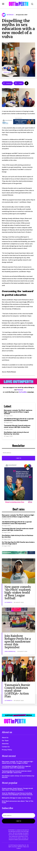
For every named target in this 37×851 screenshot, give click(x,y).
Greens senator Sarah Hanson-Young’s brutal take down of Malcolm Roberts (17, 789)
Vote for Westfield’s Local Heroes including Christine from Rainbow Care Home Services (17, 794)
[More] (26, 83)
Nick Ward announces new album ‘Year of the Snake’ (17, 802)
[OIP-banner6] (18, 715)
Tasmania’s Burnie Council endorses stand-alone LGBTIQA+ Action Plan (17, 426)
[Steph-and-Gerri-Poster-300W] (18, 483)
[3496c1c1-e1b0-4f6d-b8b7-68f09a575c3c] (18, 552)
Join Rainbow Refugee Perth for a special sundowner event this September (19, 420)
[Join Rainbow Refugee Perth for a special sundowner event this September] (18, 620)
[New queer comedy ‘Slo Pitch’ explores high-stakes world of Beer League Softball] (18, 570)
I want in (18, 458)
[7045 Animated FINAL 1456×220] (18, 121)
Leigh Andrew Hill (10, 651)
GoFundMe (23, 392)
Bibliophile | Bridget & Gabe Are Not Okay (16, 798)
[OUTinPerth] (4, 15)
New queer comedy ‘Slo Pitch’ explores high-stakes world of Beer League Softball (18, 412)
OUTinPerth (10, 15)
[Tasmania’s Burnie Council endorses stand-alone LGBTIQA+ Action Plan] (18, 669)
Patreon (20, 390)
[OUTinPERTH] (18, 4)
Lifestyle (7, 72)
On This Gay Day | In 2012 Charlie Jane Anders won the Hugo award (18, 543)
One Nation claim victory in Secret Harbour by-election (16, 433)
